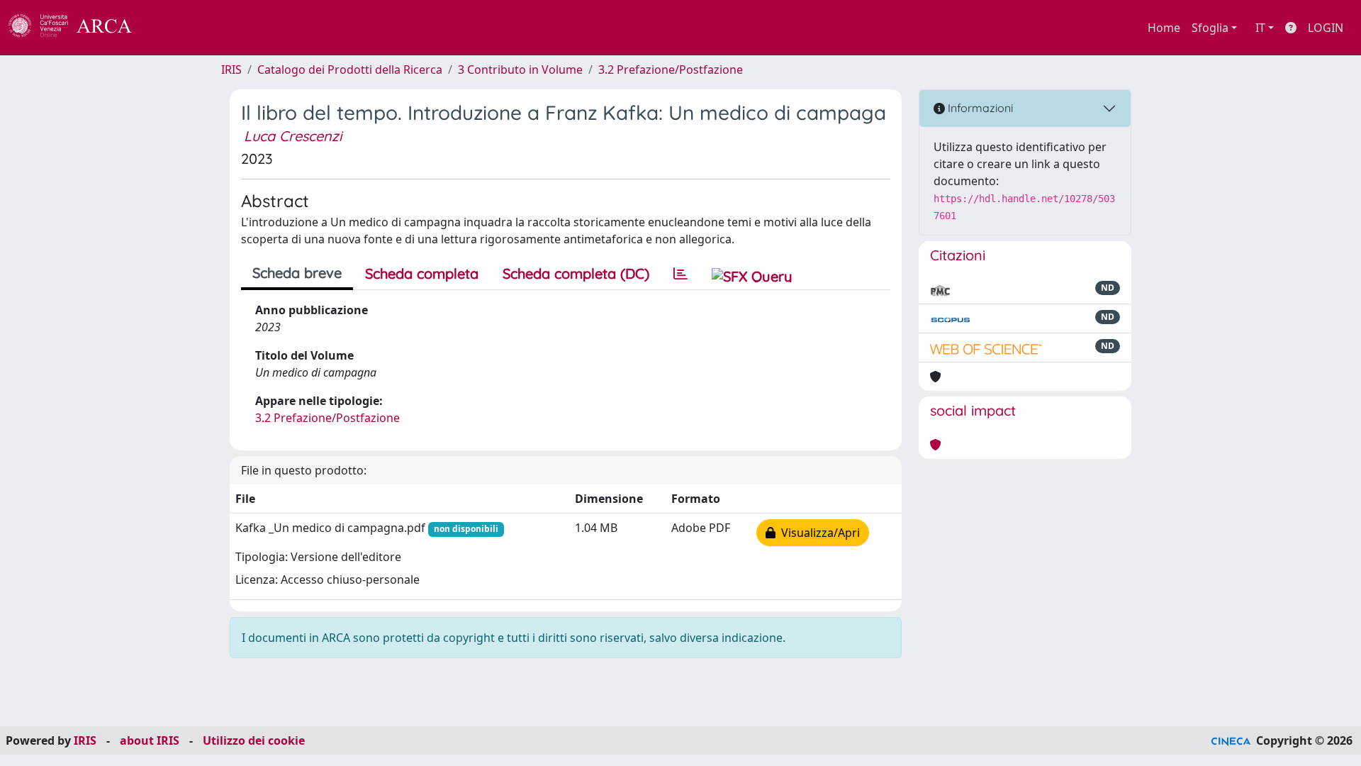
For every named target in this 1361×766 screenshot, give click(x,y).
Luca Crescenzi (293, 136)
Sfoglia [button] (1210, 27)
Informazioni (979, 108)
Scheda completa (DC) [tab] (576, 273)
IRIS (231, 69)
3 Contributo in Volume (520, 69)
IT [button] (1260, 27)
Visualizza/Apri (817, 532)
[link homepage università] (170, 28)
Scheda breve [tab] (297, 273)
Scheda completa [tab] (421, 273)
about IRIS (149, 740)
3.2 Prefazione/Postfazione (670, 69)
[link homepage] (78, 28)
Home (1164, 27)
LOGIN (1325, 27)
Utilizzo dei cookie (254, 740)
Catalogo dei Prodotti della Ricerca (349, 69)
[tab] (680, 274)
